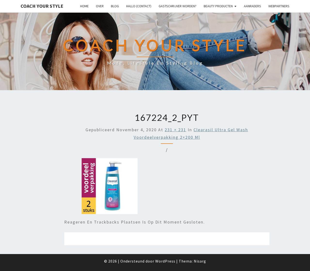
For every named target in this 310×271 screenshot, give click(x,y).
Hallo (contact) (138, 6)
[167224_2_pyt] (110, 188)
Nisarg (200, 261)
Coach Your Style (42, 6)
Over (100, 6)
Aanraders (252, 6)
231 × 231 (175, 129)
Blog (115, 6)
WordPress (165, 261)
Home (84, 6)
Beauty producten (218, 6)
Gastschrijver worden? (177, 6)
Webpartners (278, 6)
